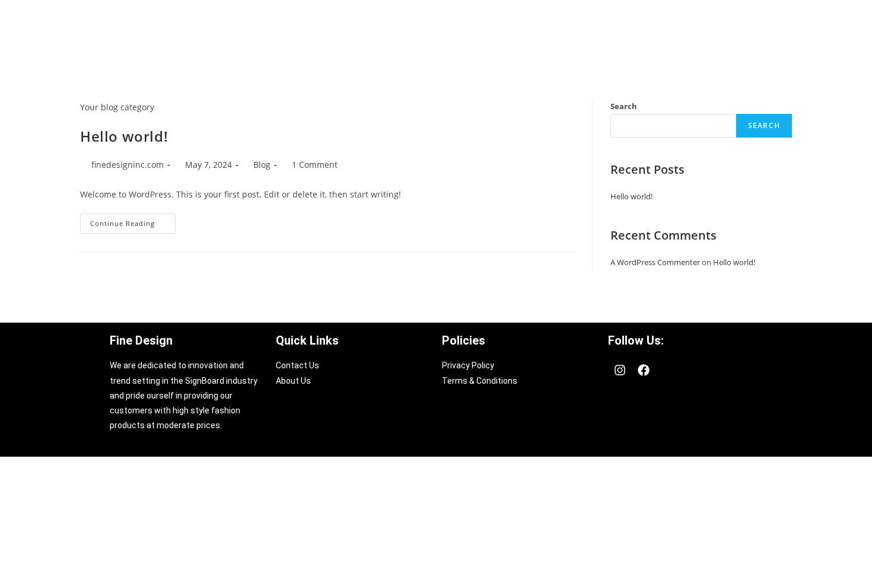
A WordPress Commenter (655, 262)
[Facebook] (643, 370)
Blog (261, 164)
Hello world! (124, 136)
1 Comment (315, 164)
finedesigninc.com (127, 164)
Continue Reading (133, 221)
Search (623, 106)
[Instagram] (620, 370)
